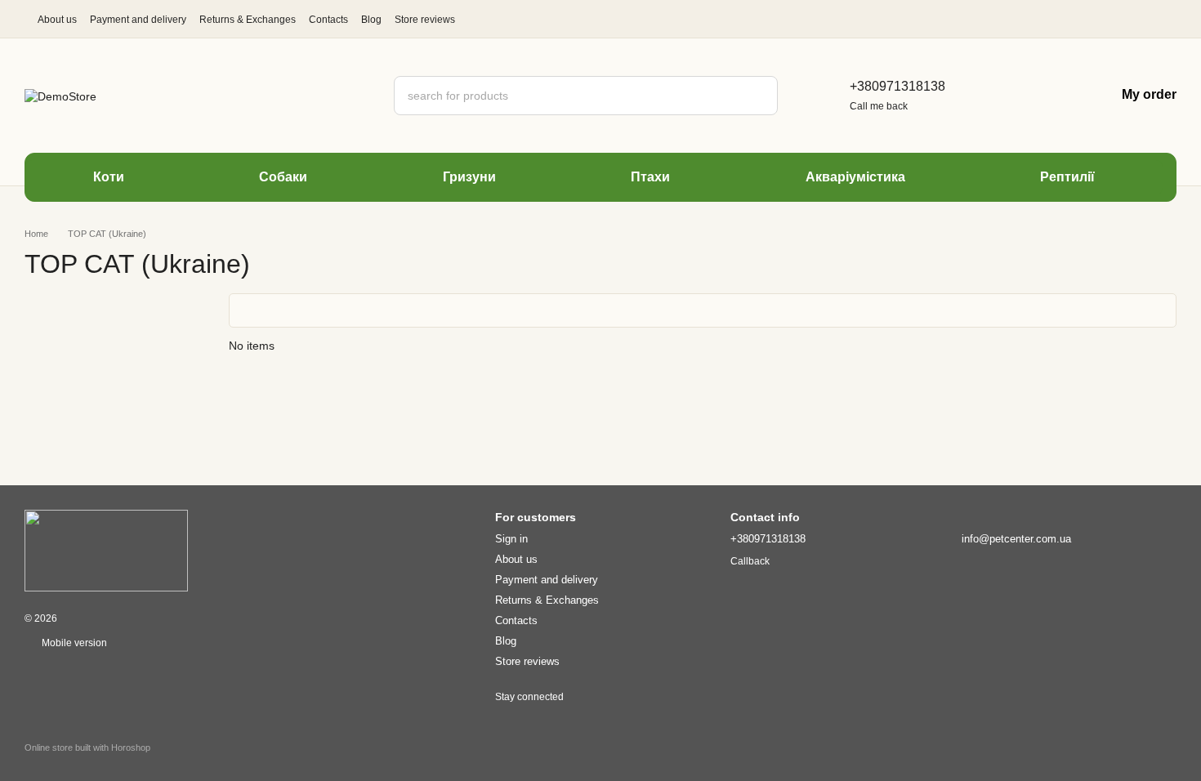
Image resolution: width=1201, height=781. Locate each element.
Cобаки (283, 177)
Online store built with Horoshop (87, 747)
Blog (371, 19)
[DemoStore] (106, 550)
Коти (108, 177)
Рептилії (1067, 177)
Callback (750, 561)
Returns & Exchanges (247, 19)
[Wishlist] (1050, 96)
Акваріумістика (855, 177)
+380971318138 (897, 86)
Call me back (879, 106)
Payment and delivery (138, 19)
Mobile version (73, 643)
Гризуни (469, 177)
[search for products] (758, 95)
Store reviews (425, 19)
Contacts (328, 19)
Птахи (650, 177)
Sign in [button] (511, 539)
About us (57, 19)
